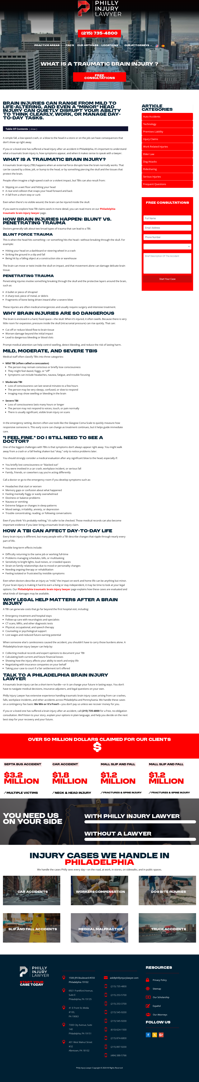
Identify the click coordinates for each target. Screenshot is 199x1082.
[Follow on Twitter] (154, 1035)
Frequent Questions (154, 184)
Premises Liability (153, 131)
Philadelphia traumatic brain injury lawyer (44, 589)
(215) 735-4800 (99, 33)
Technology (149, 124)
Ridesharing (150, 169)
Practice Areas (47, 45)
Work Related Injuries (155, 146)
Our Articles (87, 45)
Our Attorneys (136, 45)
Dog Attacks (150, 161)
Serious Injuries (152, 176)
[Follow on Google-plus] (161, 1035)
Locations (109, 45)
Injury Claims (150, 139)
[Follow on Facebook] (148, 1035)
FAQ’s (70, 45)
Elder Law (148, 154)
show (33, 129)
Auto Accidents (151, 116)
